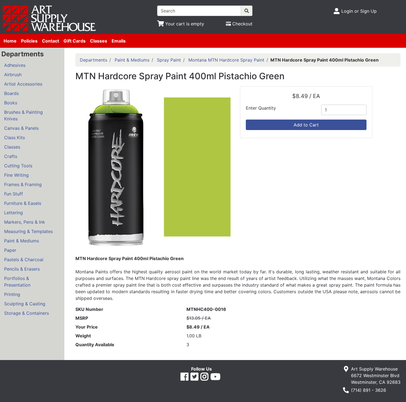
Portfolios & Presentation (17, 282)
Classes (98, 41)
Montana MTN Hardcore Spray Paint (226, 60)
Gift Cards (75, 41)
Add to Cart (306, 125)
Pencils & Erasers (22, 269)
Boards (11, 93)
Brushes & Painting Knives (23, 115)
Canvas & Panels (21, 128)
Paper (10, 250)
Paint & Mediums (21, 241)
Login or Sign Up (359, 11)
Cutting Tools (18, 165)
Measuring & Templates (28, 231)
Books (10, 102)
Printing (12, 294)
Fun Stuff (13, 194)
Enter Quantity (261, 108)
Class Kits (14, 137)
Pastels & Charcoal (23, 259)
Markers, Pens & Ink (24, 222)
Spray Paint (169, 60)
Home (10, 41)
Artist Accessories (23, 84)
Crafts (10, 156)
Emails (119, 41)
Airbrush (13, 74)
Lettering (13, 212)
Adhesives (14, 65)
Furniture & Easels (22, 203)
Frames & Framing (23, 184)
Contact (50, 41)
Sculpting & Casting (24, 303)
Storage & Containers (26, 313)
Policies (29, 41)
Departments (93, 60)
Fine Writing (16, 175)
